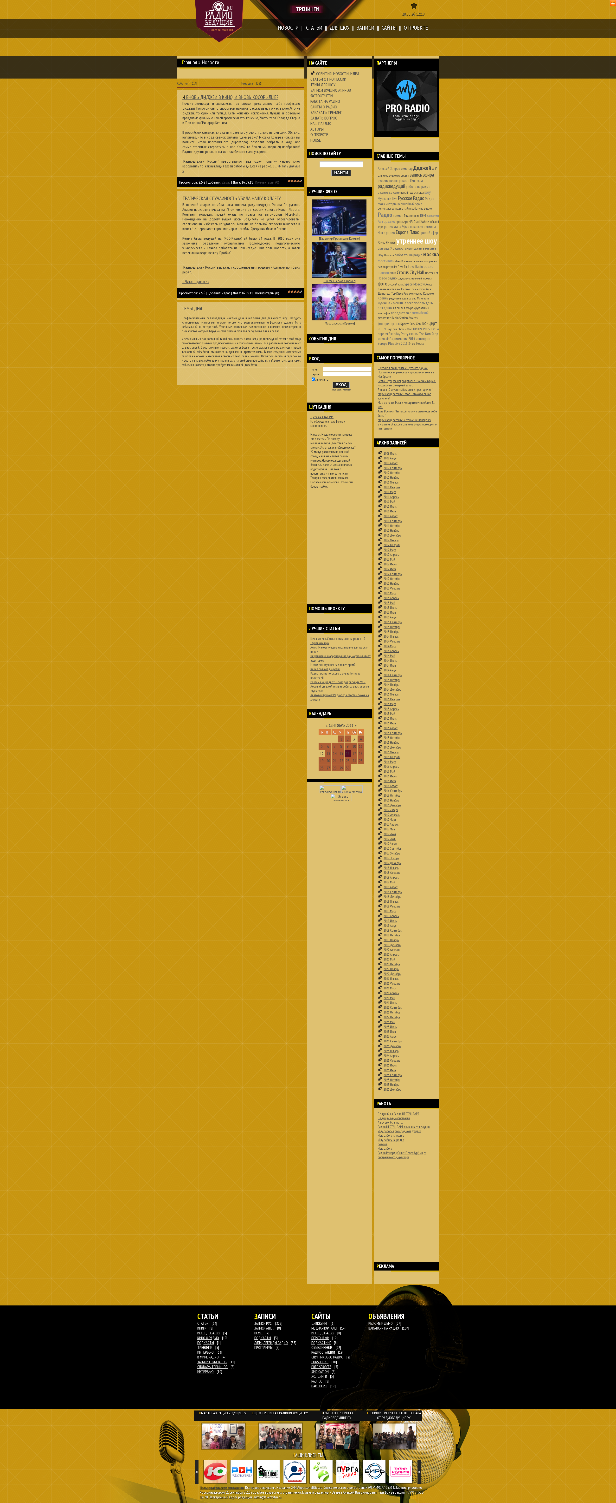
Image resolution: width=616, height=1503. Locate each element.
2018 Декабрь (392, 896)
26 (322, 768)
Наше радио (386, 232)
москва (431, 254)
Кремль (383, 298)
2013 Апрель (391, 598)
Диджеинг (319, 1323)
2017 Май (389, 829)
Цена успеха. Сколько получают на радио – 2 (337, 638)
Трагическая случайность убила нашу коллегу (231, 198)
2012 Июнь (390, 564)
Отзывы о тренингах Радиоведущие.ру (337, 1415)
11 (361, 746)
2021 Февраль (392, 983)
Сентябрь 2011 (341, 725)
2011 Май (389, 501)
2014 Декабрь (392, 689)
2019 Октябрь (392, 935)
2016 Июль (390, 781)
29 (341, 768)
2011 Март (390, 492)
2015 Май (389, 713)
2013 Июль (390, 612)
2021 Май (389, 998)
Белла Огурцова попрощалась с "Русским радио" (407, 381)
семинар (407, 168)
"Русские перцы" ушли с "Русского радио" (403, 368)
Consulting (319, 1361)
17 (354, 753)
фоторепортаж (389, 323)
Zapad (226, 182)
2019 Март (390, 911)
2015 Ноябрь (391, 742)
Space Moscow (414, 284)
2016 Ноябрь (391, 800)
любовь (419, 302)
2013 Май (389, 603)
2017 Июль (390, 839)
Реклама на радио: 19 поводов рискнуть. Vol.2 (338, 682)
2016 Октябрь (392, 795)
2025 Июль (390, 1070)
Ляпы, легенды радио (271, 1342)
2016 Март (390, 762)
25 (361, 760)
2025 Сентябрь (393, 1075)
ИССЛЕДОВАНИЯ (208, 1333)
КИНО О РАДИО (208, 1337)
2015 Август (391, 728)
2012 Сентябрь (393, 574)
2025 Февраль (392, 1060)
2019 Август (391, 925)
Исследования (322, 1333)
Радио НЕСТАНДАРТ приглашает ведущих (404, 1127)
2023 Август (391, 1036)
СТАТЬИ (203, 1323)
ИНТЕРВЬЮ (205, 1352)
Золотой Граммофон (412, 289)
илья (393, 242)
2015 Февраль (392, 699)
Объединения (322, 1347)
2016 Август (391, 786)
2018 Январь (391, 868)
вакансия (416, 226)
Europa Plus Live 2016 (393, 343)
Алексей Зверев (389, 168)
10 (354, 746)
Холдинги (319, 1376)
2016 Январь (391, 752)
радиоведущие (389, 192)
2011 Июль (390, 511)
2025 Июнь (390, 1065)
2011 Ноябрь (391, 530)
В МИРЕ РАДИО (208, 1357)
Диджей (422, 168)
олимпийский (419, 313)
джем (418, 248)
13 (328, 753)
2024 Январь (391, 1051)
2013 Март (390, 593)
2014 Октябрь (392, 680)
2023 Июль (390, 1031)
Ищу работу (385, 1148)
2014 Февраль (392, 641)
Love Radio (415, 266)
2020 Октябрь (392, 964)
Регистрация (347, 389)
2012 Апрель (391, 554)
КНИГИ (201, 1328)
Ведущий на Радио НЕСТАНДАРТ (398, 1114)
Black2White (421, 221)
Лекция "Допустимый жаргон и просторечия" (405, 389)
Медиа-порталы (324, 1328)
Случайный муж (319, 643)
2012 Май (389, 559)
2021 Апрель (391, 993)
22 (341, 760)
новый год (406, 192)
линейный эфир (411, 203)
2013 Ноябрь (391, 631)
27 (328, 768)
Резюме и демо (380, 1323)
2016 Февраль (392, 757)
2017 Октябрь (392, 853)
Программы (263, 1347)
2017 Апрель (391, 824)
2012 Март (390, 550)
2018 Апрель (391, 877)
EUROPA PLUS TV (423, 328)
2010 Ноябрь (391, 477)
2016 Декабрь (392, 805)
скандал (419, 192)
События (182, 83)
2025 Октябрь (392, 1080)
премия (398, 215)
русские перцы (388, 180)
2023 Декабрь (392, 1046)
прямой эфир (429, 232)
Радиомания (411, 215)
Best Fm (403, 267)
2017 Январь (391, 810)
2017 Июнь (390, 834)
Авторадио (386, 221)
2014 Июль (390, 665)
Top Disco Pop (399, 293)
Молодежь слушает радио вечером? (332, 664)
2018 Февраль (392, 872)
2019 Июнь (390, 921)
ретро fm (391, 267)
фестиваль (386, 261)
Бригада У (385, 248)
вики (393, 272)
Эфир (405, 226)
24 (354, 760)
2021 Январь (391, 978)
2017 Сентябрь (392, 848)
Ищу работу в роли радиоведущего (399, 1131)
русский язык (396, 284)
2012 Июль (390, 569)
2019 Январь (391, 901)
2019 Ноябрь (391, 940)
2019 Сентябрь (393, 930)
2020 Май (389, 959)
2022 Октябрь (392, 1017)
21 (335, 760)
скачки (413, 333)
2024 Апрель (391, 1055)
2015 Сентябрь (393, 733)
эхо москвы (416, 293)
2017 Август (390, 843)
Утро (380, 227)
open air (383, 338)
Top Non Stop (428, 333)
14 (335, 753)
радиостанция (403, 248)
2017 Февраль (392, 815)
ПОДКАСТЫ (205, 1342)
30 (348, 768)
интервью (393, 203)
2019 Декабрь (392, 945)
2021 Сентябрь (393, 1007)
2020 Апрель (391, 954)
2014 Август (391, 670)
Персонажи (320, 1337)
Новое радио (387, 278)
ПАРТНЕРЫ (319, 1386)
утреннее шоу (416, 240)
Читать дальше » (197, 281)
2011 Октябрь (392, 525)
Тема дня (247, 83)
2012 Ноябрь (391, 583)
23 (348, 760)
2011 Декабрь (392, 535)
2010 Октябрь (392, 472)
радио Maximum (419, 298)
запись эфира (422, 175)
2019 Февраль (392, 906)
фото (382, 283)
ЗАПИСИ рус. (263, 1323)
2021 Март (390, 988)
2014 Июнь (390, 660)
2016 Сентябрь (393, 790)
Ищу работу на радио (391, 1135)
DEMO (258, 1333)
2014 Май (389, 656)
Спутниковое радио (327, 1357)
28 (335, 768)
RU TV (382, 328)
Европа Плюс (407, 232)
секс (410, 302)
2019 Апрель (391, 916)
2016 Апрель (391, 766)
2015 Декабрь (392, 747)
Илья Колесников (405, 261)
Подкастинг (321, 1342)
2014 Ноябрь (391, 684)
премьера (402, 221)
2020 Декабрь (392, 974)
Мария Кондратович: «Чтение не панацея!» (404, 420)
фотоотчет (384, 318)
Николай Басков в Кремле (339, 281)
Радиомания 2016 (402, 338)
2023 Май (389, 1022)
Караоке (428, 293)
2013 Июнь (390, 607)
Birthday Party (398, 333)
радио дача (392, 226)
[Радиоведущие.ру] (219, 21)
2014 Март (390, 646)
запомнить (321, 379)
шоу (427, 192)
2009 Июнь (390, 453)
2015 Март (390, 704)
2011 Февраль (392, 487)
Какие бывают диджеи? (325, 669)
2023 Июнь (390, 1027)
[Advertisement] (339, 540)
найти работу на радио (418, 208)
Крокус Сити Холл (411, 324)
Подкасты (262, 1337)
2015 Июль (390, 723)
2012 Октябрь (392, 578)
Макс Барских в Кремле (339, 323)
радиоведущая (398, 298)
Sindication (320, 1371)
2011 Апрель (391, 497)
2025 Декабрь (392, 1089)
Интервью (205, 1371)
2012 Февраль (392, 545)
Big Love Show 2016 (399, 329)
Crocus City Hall (410, 272)
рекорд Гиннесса (411, 180)
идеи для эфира (403, 308)
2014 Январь (391, 636)
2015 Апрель (391, 709)
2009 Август (391, 458)
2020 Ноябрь (391, 969)
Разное (316, 1381)
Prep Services (321, 1366)
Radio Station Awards (404, 318)
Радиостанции (323, 1352)
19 (322, 760)
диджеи (433, 215)
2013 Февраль (392, 588)
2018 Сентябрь (393, 892)
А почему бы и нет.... (390, 1122)
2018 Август (391, 887)
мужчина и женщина (392, 302)
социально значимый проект (415, 278)
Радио (385, 214)
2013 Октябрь (392, 627)
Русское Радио (411, 198)
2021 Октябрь (392, 1012)
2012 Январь (391, 540)
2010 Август (391, 463)
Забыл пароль (336, 389)
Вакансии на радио (383, 1328)
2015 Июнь (390, 718)
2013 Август (391, 617)
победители (400, 313)
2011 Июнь (390, 506)
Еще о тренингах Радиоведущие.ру (280, 1412)
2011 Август (391, 516)
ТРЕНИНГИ (204, 1347)
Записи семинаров (212, 1361)
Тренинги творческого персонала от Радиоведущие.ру (393, 1415)
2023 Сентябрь (393, 1041)
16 (348, 753)
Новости (389, 255)
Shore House (416, 343)
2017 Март (390, 819)
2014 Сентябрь (393, 675)
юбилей (434, 221)
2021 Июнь (390, 1002)
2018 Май (389, 882)
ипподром (423, 338)
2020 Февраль (392, 949)
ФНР (434, 168)
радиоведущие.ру (389, 175)
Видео (395, 289)
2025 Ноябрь (391, 1084)
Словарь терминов (212, 1366)
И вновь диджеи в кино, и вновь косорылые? (230, 97)
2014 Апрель (391, 651)
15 (341, 753)
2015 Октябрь (392, 737)
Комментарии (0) (267, 182)
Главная (189, 62)
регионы (430, 226)
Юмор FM (384, 242)
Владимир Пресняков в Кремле (339, 238)
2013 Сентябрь (393, 622)
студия (405, 175)
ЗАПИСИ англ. (264, 1328)
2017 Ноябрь (391, 858)
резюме (382, 1144)
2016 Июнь (390, 776)
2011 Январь (391, 482)
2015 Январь (391, 694)
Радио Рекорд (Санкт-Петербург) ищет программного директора (402, 1155)
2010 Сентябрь (393, 468)
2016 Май (389, 771)
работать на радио (409, 254)
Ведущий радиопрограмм (394, 1118)
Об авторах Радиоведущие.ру (222, 1412)
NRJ (411, 221)
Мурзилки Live (387, 198)
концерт (429, 323)
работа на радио (418, 186)
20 (328, 760)
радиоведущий (391, 186)
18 (361, 753)
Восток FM (431, 273)
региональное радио (390, 208)
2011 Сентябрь (393, 521)
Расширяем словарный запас (395, 385)
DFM (423, 215)
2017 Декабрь (392, 863)
